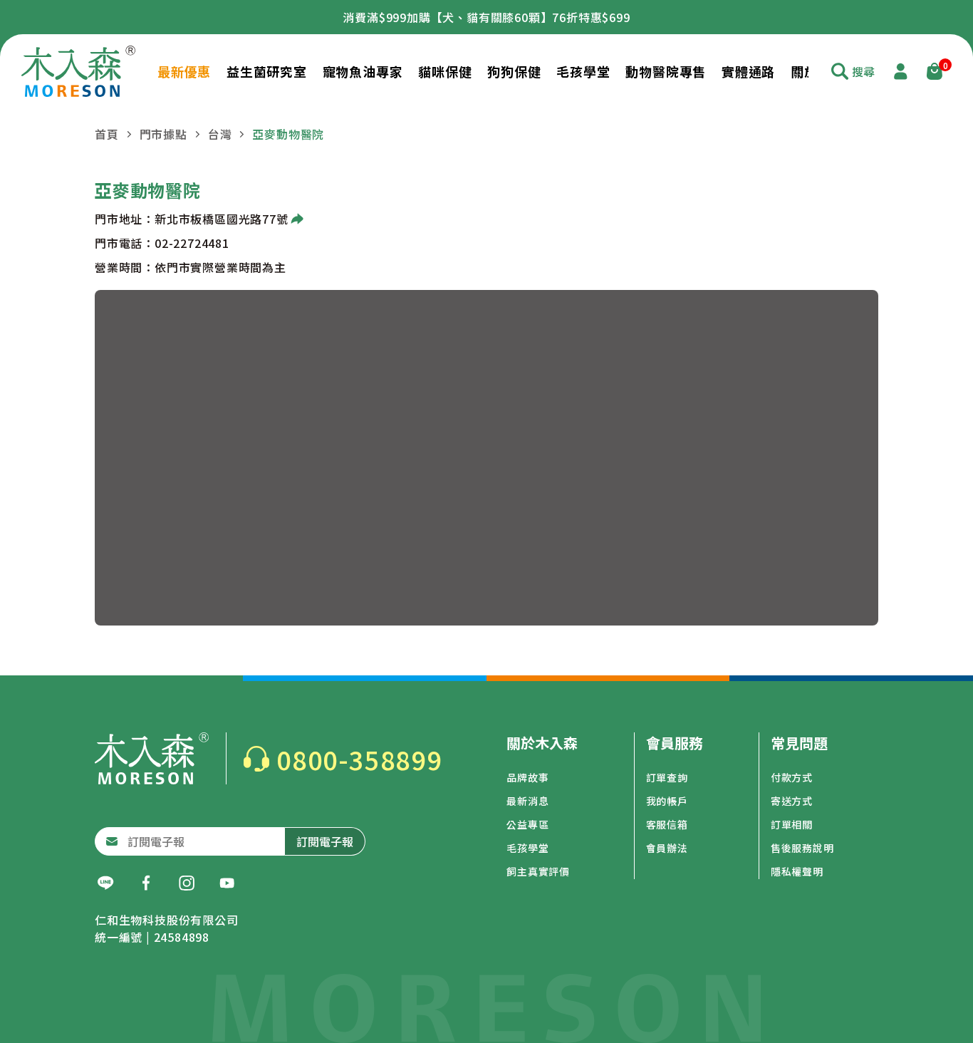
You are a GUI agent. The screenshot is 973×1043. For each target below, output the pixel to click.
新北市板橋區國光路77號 (221, 218)
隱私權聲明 (797, 871)
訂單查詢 (667, 777)
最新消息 (527, 801)
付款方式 (792, 777)
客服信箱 (667, 824)
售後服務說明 (802, 848)
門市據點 (163, 133)
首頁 (107, 133)
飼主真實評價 (538, 871)
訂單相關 (792, 824)
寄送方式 (792, 801)
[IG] (186, 883)
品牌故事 (527, 777)
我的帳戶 (667, 801)
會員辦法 (667, 848)
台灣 (220, 133)
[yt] (227, 883)
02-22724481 (192, 242)
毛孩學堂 (527, 848)
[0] (934, 71)
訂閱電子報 (324, 841)
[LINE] (105, 883)
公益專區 (527, 824)
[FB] (146, 883)
